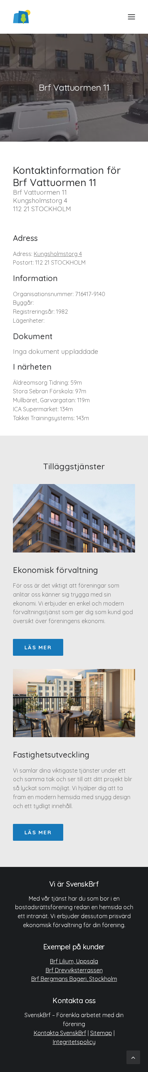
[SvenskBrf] (22, 17)
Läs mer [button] (38, 647)
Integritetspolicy (74, 1041)
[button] (131, 17)
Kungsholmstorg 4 (58, 253)
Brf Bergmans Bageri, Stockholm (74, 978)
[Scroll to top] (133, 1057)
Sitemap (101, 1033)
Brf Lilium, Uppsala (74, 961)
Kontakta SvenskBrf (60, 1033)
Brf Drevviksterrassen (74, 970)
